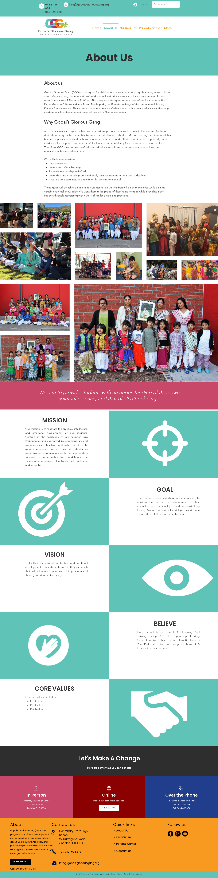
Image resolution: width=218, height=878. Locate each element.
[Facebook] (170, 834)
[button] (150, 26)
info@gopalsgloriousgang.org (89, 4)
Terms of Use (122, 874)
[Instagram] (178, 834)
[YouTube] (185, 834)
